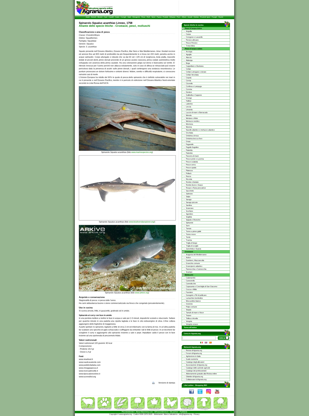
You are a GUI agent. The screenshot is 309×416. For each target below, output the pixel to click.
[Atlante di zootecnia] (89, 410)
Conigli (123, 17)
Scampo (189, 272)
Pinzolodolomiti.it (128, 412)
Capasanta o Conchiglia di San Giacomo (201, 286)
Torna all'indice (190, 327)
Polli (148, 17)
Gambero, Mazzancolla (195, 260)
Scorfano (189, 211)
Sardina (189, 205)
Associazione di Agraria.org (196, 365)
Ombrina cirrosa (192, 136)
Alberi (184, 17)
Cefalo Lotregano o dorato (196, 72)
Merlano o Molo (192, 118)
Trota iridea (190, 46)
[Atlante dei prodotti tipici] (188, 410)
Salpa (188, 197)
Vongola (189, 321)
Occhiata (189, 133)
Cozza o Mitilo (191, 289)
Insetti (190, 17)
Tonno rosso (191, 234)
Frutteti (165, 17)
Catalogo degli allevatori (195, 362)
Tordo (188, 237)
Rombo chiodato (192, 182)
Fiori (178, 17)
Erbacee (172, 17)
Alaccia (189, 57)
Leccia (188, 107)
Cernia (188, 81)
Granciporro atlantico (194, 266)
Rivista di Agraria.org (194, 350)
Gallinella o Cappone (194, 95)
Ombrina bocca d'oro (194, 139)
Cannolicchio (191, 284)
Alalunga (189, 60)
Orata (188, 141)
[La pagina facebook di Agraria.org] (193, 395)
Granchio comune (193, 263)
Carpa (188, 34)
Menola (189, 115)
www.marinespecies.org (141, 152)
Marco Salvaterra (170, 414)
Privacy (197, 414)
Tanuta (188, 228)
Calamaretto (190, 278)
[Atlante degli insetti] (172, 410)
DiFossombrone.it (161, 412)
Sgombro (189, 214)
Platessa (189, 170)
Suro (188, 226)
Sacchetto (190, 191)
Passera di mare (192, 156)
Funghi (214, 17)
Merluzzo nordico (192, 121)
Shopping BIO (201, 385)
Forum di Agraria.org (194, 353)
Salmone (189, 194)
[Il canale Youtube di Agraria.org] (219, 395)
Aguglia (189, 54)
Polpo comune (191, 307)
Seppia (188, 310)
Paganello (189, 144)
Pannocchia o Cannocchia (196, 269)
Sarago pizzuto (192, 202)
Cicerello (189, 83)
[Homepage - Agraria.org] (94, 14)
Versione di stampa (166, 383)
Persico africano (192, 40)
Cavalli (111, 17)
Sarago (189, 199)
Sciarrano (189, 208)
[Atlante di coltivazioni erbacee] (122, 410)
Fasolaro (189, 292)
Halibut (188, 101)
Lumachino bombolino (194, 298)
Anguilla (189, 31)
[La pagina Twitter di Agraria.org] (202, 395)
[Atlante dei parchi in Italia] (221, 410)
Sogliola (189, 217)
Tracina (189, 240)
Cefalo (188, 69)
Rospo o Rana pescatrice (196, 188)
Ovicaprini (136, 17)
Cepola (188, 78)
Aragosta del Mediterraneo (196, 255)
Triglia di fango (191, 243)
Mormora (189, 124)
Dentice (189, 92)
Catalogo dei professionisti (196, 371)
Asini (88, 17)
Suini (153, 17)
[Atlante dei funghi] (205, 410)
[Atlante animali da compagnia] (106, 410)
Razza (188, 176)
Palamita (189, 150)
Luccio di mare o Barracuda (196, 112)
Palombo (189, 153)
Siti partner (174, 412)
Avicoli (93, 17)
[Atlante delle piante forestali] (155, 410)
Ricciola (189, 179)
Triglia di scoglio (192, 246)
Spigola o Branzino (193, 220)
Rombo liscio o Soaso (194, 185)
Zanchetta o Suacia (193, 249)
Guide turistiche (192, 359)
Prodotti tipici (205, 17)
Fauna (159, 17)
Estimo (196, 17)
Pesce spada (191, 168)
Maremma (145, 412)
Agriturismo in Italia (193, 356)
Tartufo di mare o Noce (195, 313)
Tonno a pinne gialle (193, 231)
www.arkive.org (141, 293)
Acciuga (189, 52)
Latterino (189, 104)
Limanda (189, 110)
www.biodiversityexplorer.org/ (141, 222)
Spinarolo (189, 223)
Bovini (100, 17)
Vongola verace (192, 324)
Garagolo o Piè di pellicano (196, 295)
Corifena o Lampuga (194, 86)
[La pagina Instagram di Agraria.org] (210, 395)
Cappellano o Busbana (194, 66)
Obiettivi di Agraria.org (194, 376)
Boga (188, 63)
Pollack (189, 173)
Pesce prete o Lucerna (195, 159)
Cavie (117, 17)
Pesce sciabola (192, 162)
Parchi (221, 17)
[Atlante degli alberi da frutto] (139, 410)
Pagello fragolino (192, 147)
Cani (105, 17)
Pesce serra (191, 165)
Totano (188, 315)
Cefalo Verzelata (192, 75)
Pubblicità (183, 412)
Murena (189, 127)
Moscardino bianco (193, 301)
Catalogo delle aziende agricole (198, 368)
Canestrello (190, 281)
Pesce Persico (191, 43)
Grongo (189, 98)
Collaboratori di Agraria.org (196, 379)
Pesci (143, 17)
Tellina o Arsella (192, 318)
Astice (188, 257)
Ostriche (189, 304)
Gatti (129, 17)
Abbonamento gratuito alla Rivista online (201, 374)
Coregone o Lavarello (194, 37)
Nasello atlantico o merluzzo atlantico (200, 130)
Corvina (189, 89)
